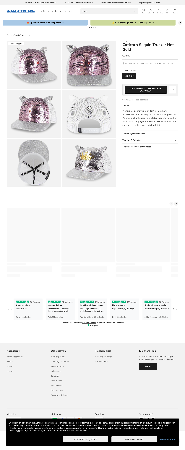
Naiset (44, 11)
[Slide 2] (91, 27)
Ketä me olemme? (103, 357)
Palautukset (56, 380)
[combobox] (109, 11)
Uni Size (129, 76)
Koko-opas (56, 371)
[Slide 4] (95, 27)
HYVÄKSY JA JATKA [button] (85, 439)
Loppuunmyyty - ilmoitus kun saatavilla (145, 90)
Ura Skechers (101, 361)
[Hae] (135, 11)
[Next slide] (180, 23)
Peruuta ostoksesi (59, 395)
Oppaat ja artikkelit (60, 361)
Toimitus (55, 376)
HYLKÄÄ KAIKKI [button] (134, 439)
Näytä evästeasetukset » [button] (168, 439)
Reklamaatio (57, 390)
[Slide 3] (93, 27)
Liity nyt (169, 63)
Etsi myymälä (57, 385)
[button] (175, 11)
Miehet (55, 11)
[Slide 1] (89, 27)
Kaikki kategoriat (14, 357)
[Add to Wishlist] (172, 90)
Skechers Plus (57, 366)
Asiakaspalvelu (58, 357)
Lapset (67, 11)
